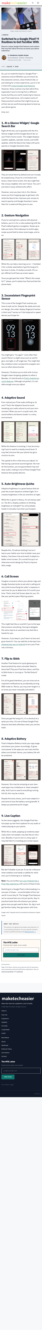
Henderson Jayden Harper (19, 55)
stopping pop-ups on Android (13, 644)
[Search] (32, 3)
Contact (4, 1056)
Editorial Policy (6, 1049)
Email (16, 66)
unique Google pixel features (23, 86)
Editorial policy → (30, 932)
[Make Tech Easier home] (14, 2)
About (3, 1042)
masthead (19, 971)
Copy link (9, 66)
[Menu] (38, 3)
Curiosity (4, 1026)
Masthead (4, 1045)
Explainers (5, 1018)
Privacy (38, 1094)
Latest (3, 1033)
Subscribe (21, 955)
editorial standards (7, 971)
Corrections (5, 1053)
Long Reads (5, 1030)
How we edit (27, 60)
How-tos (4, 1015)
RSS (12, 1084)
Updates (4, 1022)
